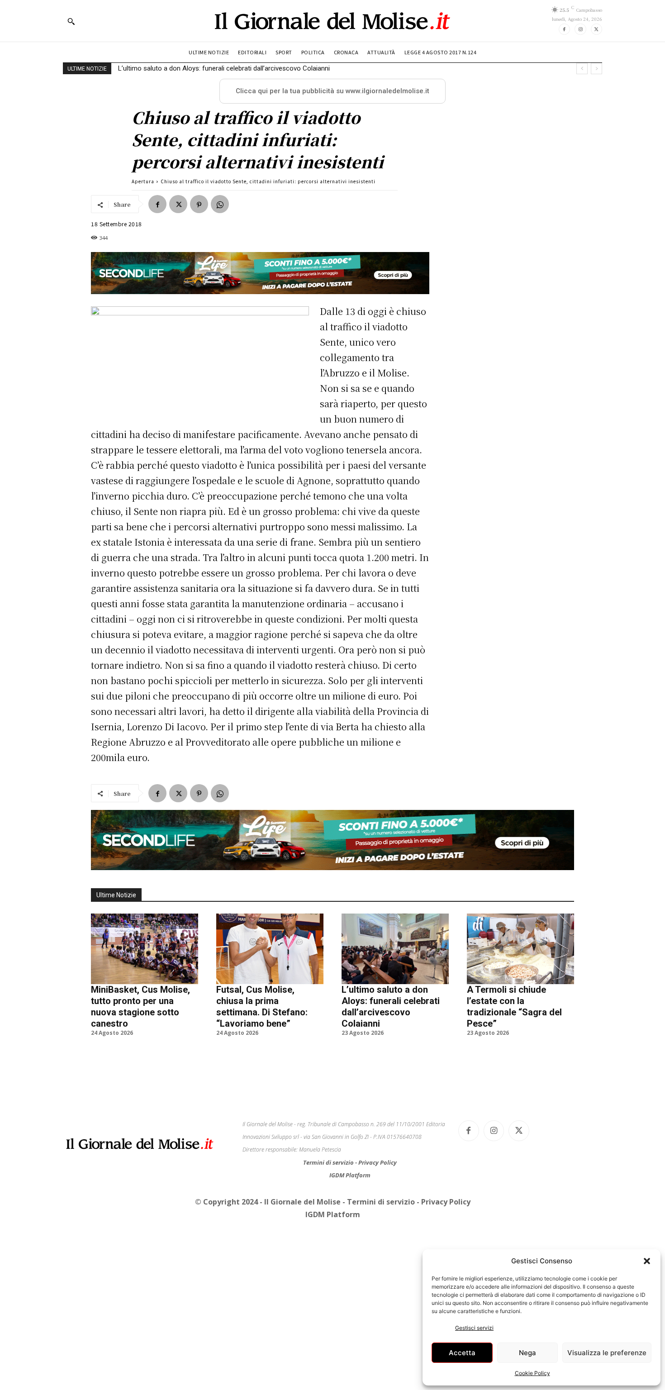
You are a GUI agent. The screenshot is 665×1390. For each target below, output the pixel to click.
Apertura (143, 181)
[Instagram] (580, 29)
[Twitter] (596, 29)
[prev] (582, 68)
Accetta (462, 1352)
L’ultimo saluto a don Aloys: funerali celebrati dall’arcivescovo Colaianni (391, 1006)
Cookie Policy (532, 1373)
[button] (646, 1261)
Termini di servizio (329, 1162)
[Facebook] (564, 29)
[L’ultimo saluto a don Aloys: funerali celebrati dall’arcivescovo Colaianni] (395, 949)
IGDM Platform (349, 1175)
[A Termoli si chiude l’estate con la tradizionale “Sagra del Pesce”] (520, 949)
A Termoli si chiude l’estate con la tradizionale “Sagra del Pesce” (213, 68)
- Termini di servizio (379, 1202)
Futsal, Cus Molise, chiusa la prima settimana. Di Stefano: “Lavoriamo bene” (262, 1006)
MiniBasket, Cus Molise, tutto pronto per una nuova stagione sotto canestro (140, 1006)
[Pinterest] (199, 204)
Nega (527, 1352)
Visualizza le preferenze (606, 1352)
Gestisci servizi (474, 1327)
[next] (596, 68)
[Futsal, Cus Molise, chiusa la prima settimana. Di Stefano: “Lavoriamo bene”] (269, 949)
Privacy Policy (377, 1162)
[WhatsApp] (220, 204)
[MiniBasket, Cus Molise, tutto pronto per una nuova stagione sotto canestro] (144, 949)
